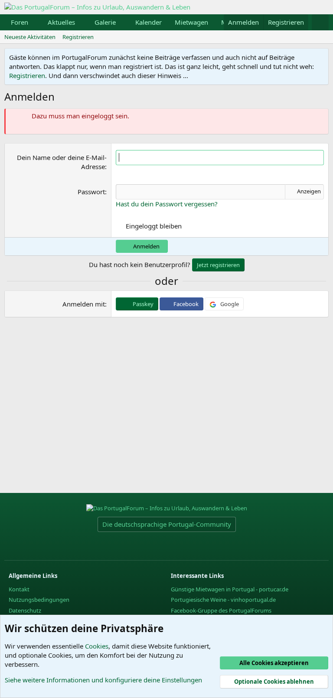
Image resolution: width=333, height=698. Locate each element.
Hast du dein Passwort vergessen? (167, 203)
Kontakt (19, 589)
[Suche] (320, 22)
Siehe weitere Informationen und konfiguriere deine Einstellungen (103, 679)
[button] (35, 22)
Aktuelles (61, 22)
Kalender (148, 22)
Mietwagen (191, 22)
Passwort (91, 191)
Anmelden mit (83, 304)
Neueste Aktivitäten (30, 37)
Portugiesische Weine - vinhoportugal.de (223, 599)
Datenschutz (25, 610)
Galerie (105, 22)
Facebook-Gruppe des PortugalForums (221, 610)
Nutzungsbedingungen (39, 599)
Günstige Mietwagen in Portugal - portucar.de (229, 589)
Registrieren (78, 37)
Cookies (96, 646)
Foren (19, 22)
